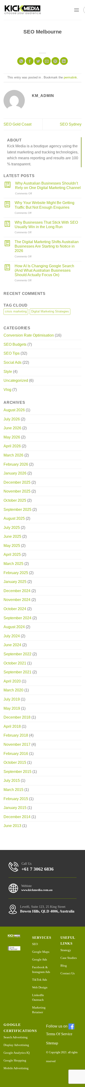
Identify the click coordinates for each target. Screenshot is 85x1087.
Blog (63, 965)
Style (8, 372)
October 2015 (15, 762)
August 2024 (14, 627)
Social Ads (12, 362)
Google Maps (40, 951)
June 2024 (12, 645)
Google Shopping (15, 1060)
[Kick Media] (22, 10)
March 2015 (13, 790)
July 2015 (12, 781)
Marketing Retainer (39, 1010)
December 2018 (17, 717)
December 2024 (17, 591)
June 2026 (12, 428)
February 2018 (16, 735)
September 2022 (17, 654)
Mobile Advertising (16, 1068)
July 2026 (12, 419)
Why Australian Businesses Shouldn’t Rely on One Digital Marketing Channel (48, 185)
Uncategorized (16, 380)
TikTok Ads (39, 979)
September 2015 (17, 772)
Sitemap (52, 1043)
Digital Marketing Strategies (50, 311)
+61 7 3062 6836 (37, 869)
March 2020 (13, 690)
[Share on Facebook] (30, 61)
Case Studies (68, 958)
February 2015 (16, 799)
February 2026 (16, 464)
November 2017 (17, 744)
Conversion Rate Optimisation (29, 335)
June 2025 (12, 536)
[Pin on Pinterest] (55, 61)
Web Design (39, 987)
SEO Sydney (70, 124)
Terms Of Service (59, 1034)
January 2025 (15, 582)
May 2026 (12, 437)
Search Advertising (16, 1037)
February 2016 (16, 754)
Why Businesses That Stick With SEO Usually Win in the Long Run (46, 224)
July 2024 (12, 636)
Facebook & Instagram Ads (41, 969)
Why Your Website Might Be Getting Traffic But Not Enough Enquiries (44, 205)
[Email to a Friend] (47, 61)
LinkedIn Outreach (38, 997)
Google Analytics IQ (17, 1052)
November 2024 (17, 600)
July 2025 (12, 528)
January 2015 (15, 808)
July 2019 (12, 699)
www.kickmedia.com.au (36, 890)
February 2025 (16, 573)
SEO (35, 944)
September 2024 (17, 618)
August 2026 (14, 410)
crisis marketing (16, 311)
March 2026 (13, 455)
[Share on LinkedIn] (64, 61)
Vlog (7, 390)
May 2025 (12, 546)
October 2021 (15, 663)
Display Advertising (16, 1045)
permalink (70, 77)
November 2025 (17, 491)
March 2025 (13, 564)
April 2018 (12, 726)
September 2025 (17, 510)
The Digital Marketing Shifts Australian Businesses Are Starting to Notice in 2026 (47, 246)
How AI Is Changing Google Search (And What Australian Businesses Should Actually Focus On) (44, 270)
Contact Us (67, 973)
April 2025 (12, 554)
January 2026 (15, 473)
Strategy (65, 950)
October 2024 (15, 609)
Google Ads (39, 959)
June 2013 (12, 826)
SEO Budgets (15, 344)
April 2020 (12, 681)
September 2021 (17, 672)
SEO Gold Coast (17, 124)
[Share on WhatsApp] (21, 61)
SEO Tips (12, 353)
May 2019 (12, 708)
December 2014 (17, 817)
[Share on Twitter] (38, 61)
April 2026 (12, 446)
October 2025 (15, 500)
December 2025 (17, 482)
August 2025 (14, 518)
